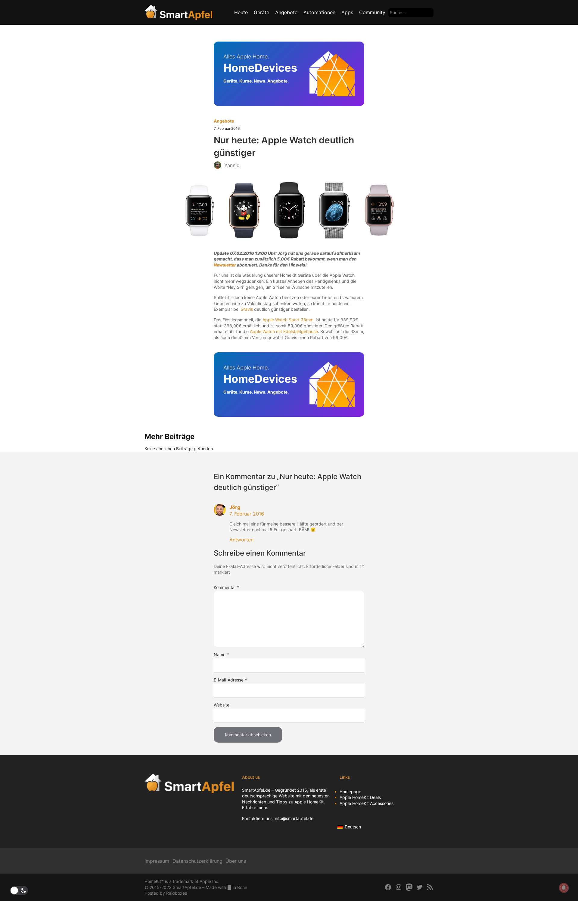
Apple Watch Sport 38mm (288, 319)
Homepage (350, 791)
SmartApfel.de (256, 790)
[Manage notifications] (564, 888)
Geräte (261, 12)
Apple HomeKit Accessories (366, 803)
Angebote (286, 12)
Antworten (241, 540)
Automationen (319, 12)
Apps (347, 12)
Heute (241, 12)
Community (372, 12)
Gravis (247, 309)
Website (221, 704)
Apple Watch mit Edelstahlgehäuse (284, 331)
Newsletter (225, 264)
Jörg (234, 507)
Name (221, 654)
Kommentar (226, 587)
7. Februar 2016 (246, 514)
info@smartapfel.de (294, 818)
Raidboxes (176, 893)
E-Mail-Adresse (230, 679)
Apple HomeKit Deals (360, 797)
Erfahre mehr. (255, 807)
